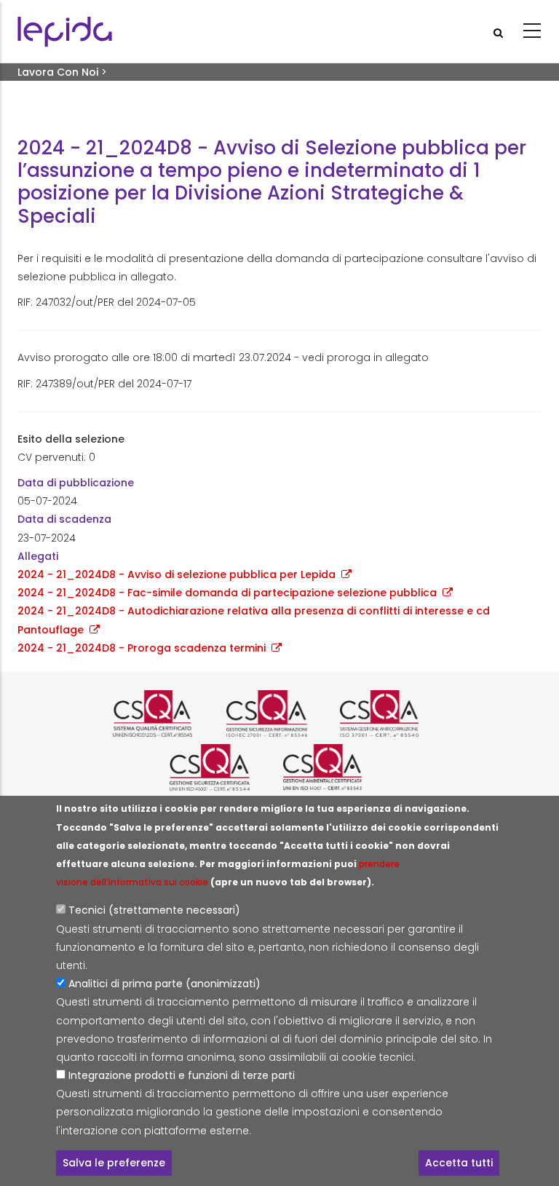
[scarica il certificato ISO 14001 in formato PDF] (336, 767)
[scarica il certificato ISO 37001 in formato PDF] (393, 713)
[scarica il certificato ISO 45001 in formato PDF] (223, 767)
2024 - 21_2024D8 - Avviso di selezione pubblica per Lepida (176, 574)
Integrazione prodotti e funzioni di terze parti (181, 1075)
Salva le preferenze (114, 1162)
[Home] (64, 32)
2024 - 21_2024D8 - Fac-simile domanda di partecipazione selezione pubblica (227, 592)
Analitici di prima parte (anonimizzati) (164, 983)
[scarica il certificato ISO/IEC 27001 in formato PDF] (279, 713)
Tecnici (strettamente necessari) (154, 910)
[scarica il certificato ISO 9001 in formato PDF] (166, 713)
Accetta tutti (459, 1162)
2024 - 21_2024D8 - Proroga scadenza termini (141, 648)
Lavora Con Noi (57, 72)
